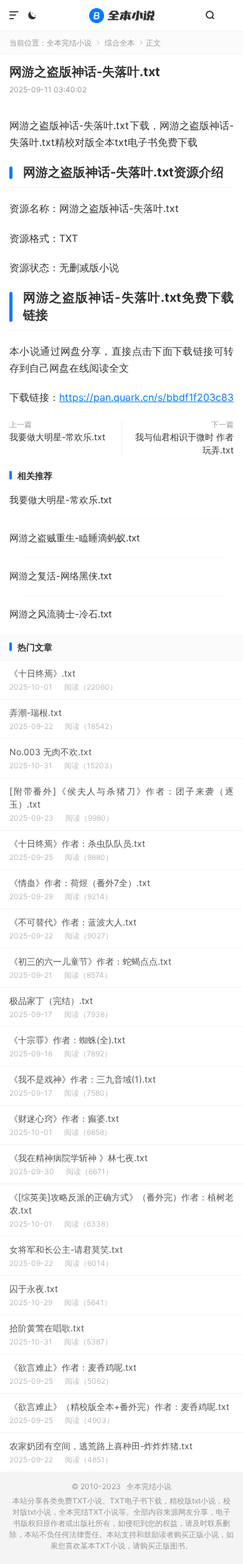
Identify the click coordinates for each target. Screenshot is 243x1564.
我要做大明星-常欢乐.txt (57, 437)
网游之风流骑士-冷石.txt (60, 614)
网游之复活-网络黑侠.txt (60, 576)
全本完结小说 (121, 15)
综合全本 (120, 42)
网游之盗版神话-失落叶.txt (84, 71)
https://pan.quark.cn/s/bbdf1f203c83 (146, 397)
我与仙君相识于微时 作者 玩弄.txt (184, 443)
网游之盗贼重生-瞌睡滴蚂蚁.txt (74, 538)
